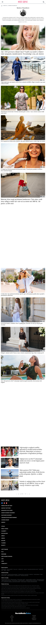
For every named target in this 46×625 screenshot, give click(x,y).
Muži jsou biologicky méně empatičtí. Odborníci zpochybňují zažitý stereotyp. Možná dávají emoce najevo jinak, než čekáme (20, 599)
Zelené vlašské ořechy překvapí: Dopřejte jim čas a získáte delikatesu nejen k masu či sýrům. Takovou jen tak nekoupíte (19, 605)
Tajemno (3, 542)
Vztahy (3, 526)
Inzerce (3, 522)
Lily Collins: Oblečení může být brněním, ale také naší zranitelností (11, 600)
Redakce (5, 5)
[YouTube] (6, 503)
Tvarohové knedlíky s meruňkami (31, 579)
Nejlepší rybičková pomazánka (6, 580)
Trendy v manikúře (4, 574)
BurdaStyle (34, 618)
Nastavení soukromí (6, 515)
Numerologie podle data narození (33, 569)
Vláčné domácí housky (40, 579)
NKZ (12, 618)
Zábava (3, 538)
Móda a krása (4, 528)
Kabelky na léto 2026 (10, 575)
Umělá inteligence (36, 574)
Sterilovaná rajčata (13, 579)
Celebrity (3, 531)
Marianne (3, 554)
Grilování (8, 570)
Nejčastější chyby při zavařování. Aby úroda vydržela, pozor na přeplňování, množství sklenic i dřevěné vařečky (18, 591)
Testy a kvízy (15, 569)
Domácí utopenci (23, 581)
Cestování (25, 569)
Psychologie (4, 533)
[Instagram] (4, 503)
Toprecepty (4, 563)
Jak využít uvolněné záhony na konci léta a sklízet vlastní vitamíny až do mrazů (13, 606)
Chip (2, 558)
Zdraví (3, 535)
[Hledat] (43, 2)
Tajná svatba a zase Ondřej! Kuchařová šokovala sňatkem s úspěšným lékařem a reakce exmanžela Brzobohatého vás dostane (21, 588)
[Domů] (23, 2)
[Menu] (2, 2)
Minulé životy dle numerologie (12, 574)
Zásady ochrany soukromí (8, 512)
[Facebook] (2, 503)
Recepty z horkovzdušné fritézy (32, 581)
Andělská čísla (20, 569)
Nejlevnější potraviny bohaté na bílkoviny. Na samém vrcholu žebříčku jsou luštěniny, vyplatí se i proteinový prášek (19, 595)
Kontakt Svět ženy (6, 508)
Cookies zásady (5, 519)
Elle (2, 551)
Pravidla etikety (3, 569)
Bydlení (3, 540)
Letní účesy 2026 (17, 575)
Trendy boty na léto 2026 (24, 575)
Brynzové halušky (15, 580)
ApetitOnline (4, 549)
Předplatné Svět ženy (6, 505)
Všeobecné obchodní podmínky (9, 517)
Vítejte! (5, 570)
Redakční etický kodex (7, 510)
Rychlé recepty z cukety (21, 579)
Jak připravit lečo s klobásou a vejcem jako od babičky (11, 581)
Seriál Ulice (31, 574)
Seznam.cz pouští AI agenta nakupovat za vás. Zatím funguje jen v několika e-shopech (14, 603)
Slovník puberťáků (10, 569)
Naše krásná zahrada (6, 556)
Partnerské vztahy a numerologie (23, 574)
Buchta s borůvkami (21, 580)
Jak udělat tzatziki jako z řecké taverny (31, 580)
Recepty (3, 545)
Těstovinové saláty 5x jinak (5, 579)
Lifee (2, 561)
